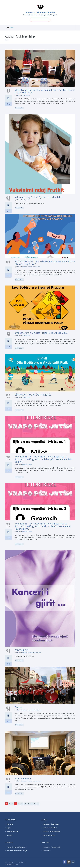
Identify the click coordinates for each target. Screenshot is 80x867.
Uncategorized (25, 95)
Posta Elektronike (49, 835)
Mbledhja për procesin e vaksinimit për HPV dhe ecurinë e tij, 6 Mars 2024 (45, 91)
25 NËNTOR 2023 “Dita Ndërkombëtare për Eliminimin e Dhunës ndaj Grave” (45, 263)
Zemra (18, 707)
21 (34, 804)
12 (25, 804)
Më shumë (18, 108)
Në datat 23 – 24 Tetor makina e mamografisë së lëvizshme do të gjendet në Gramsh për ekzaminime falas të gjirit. (43, 526)
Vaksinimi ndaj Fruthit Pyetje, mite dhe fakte (39, 197)
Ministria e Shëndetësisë (51, 824)
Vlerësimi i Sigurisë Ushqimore (16, 847)
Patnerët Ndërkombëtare (51, 831)
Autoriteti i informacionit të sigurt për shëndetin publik (40, 15)
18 (31, 804)
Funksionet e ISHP (13, 831)
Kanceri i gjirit (22, 649)
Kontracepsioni (23, 778)
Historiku (10, 824)
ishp (17, 95)
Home (6, 40)
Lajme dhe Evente (26, 267)
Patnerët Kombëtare (50, 828)
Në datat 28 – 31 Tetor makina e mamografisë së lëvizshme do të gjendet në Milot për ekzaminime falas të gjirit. (44, 459)
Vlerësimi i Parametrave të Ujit (17, 851)
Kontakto (10, 835)
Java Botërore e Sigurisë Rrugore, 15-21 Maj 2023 (41, 332)
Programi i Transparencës (51, 847)
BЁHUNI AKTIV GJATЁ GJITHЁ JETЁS (33, 394)
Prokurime (46, 851)
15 (28, 804)
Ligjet (9, 828)
